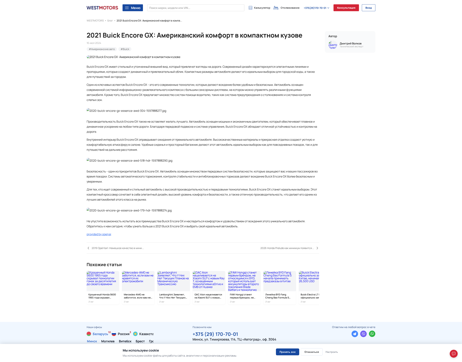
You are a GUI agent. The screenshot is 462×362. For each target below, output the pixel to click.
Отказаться (311, 351)
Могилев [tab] (108, 341)
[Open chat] (454, 354)
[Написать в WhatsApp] (372, 334)
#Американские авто (102, 49)
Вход (368, 7)
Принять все (288, 351)
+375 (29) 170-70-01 (215, 333)
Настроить (332, 351)
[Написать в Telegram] (355, 334)
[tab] (97, 334)
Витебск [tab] (125, 341)
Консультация (346, 7)
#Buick (125, 49)
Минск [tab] (92, 341)
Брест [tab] (140, 341)
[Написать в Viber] (363, 334)
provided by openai (99, 234)
